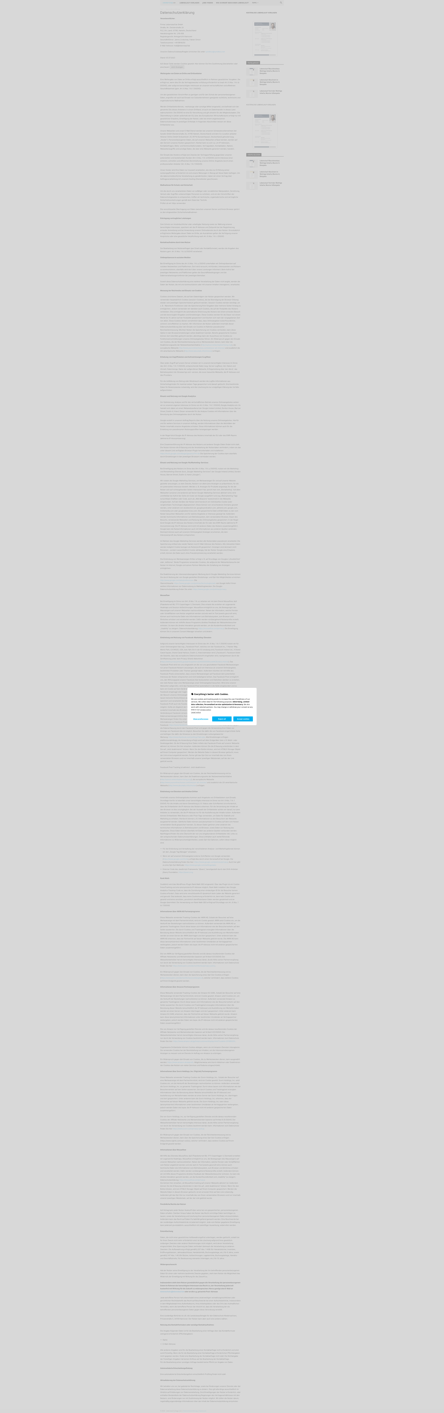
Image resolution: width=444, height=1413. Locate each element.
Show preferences (200, 719)
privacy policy (205, 710)
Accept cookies (243, 719)
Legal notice (196, 712)
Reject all (222, 719)
